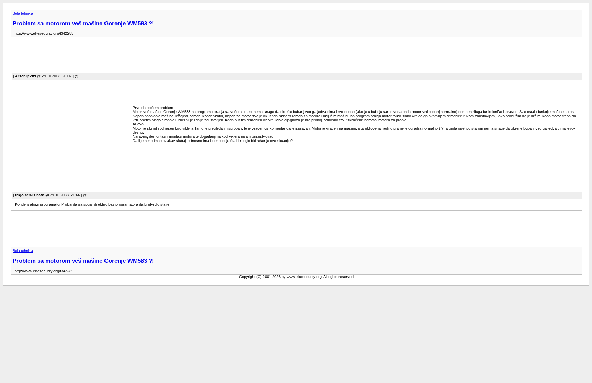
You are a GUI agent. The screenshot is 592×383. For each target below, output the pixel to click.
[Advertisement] (135, 56)
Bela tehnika (23, 13)
